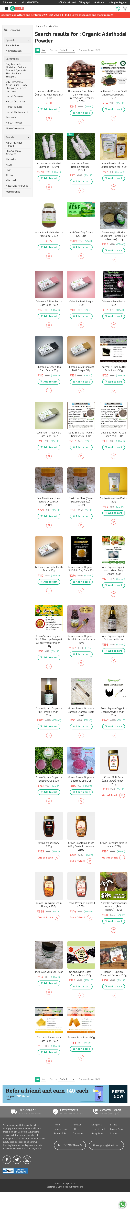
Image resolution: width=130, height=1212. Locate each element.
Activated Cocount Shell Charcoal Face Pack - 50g (113, 95)
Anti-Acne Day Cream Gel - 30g (81, 234)
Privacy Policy (116, 1129)
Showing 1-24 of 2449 (89, 50)
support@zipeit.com (107, 1145)
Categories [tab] (12, 59)
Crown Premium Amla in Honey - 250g (113, 844)
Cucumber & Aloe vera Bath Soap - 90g (49, 434)
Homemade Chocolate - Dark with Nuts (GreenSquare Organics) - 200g (81, 96)
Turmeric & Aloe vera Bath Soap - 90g (49, 1039)
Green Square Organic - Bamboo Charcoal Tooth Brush (81, 712)
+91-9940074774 (71, 1145)
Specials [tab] (10, 40)
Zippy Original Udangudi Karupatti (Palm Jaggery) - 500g (114, 906)
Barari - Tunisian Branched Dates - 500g (113, 973)
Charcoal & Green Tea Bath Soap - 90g (49, 368)
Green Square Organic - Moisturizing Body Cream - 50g (113, 571)
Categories (96, 1124)
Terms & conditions (99, 1129)
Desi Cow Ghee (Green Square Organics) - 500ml (81, 502)
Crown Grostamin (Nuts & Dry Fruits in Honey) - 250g (81, 846)
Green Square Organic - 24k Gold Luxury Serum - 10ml (81, 640)
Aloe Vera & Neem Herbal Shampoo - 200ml (81, 167)
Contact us (78, 1133)
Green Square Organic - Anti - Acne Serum (113, 638)
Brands (113, 1124)
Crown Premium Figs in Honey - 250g (49, 905)
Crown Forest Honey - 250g (49, 844)
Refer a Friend (61, 1129)
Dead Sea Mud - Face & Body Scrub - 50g (113, 434)
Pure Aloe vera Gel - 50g (49, 972)
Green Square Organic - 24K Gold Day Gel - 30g (81, 569)
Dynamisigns (77, 1187)
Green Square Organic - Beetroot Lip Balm (49, 779)
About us (77, 1124)
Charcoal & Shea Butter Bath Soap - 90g (113, 368)
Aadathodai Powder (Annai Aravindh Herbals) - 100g (49, 95)
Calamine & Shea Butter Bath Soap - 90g (49, 303)
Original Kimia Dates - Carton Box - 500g (81, 973)
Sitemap (114, 1133)
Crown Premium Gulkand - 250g (81, 905)
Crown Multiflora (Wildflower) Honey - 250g (113, 781)
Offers (76, 1129)
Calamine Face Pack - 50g (113, 303)
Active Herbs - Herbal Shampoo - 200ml (49, 165)
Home (57, 1124)
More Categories (15, 128)
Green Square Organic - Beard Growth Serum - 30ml (113, 712)
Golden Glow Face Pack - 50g (113, 500)
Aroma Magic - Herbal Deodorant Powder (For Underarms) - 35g (114, 236)
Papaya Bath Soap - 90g (81, 1037)
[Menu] (6, 8)
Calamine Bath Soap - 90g (81, 303)
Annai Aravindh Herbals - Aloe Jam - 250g (49, 234)
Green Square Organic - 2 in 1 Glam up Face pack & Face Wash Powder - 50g (48, 641)
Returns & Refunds (62, 1133)
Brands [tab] (10, 137)
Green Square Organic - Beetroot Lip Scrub (81, 779)
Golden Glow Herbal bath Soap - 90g (49, 569)
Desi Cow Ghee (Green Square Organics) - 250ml (49, 502)
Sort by (53, 50)
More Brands (13, 191)
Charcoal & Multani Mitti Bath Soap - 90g (81, 368)
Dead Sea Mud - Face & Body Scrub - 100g (81, 434)
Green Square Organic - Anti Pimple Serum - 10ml (49, 712)
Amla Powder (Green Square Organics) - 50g (113, 165)
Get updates (97, 1133)
